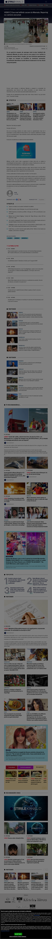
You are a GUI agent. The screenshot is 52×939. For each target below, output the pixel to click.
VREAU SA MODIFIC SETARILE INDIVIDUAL (17, 936)
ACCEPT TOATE (18, 934)
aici (33, 919)
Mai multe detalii (37, 915)
